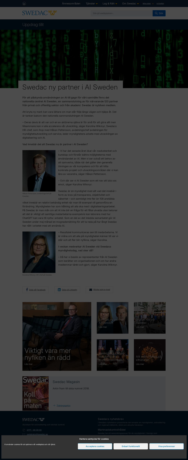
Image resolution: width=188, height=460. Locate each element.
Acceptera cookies (95, 446)
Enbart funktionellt (131, 446)
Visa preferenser (166, 446)
